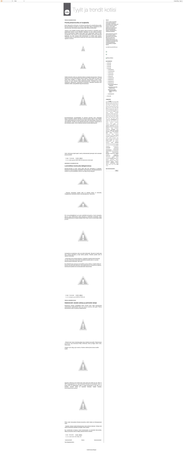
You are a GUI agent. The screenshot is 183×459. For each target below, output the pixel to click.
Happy (117, 111)
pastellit (110, 140)
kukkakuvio (116, 128)
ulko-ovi (117, 159)
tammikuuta (110, 93)
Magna (117, 114)
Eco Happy (115, 108)
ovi (108, 138)
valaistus (116, 161)
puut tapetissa (115, 141)
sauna (117, 144)
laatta (114, 130)
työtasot (107, 159)
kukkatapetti (108, 129)
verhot (75, 436)
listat (112, 134)
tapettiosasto (108, 155)
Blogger (94, 449)
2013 (108, 66)
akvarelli (117, 118)
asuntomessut (113, 119)
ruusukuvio (113, 143)
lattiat (107, 132)
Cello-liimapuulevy (113, 106)
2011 (108, 96)
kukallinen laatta (109, 128)
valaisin (112, 161)
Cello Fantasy (114, 101)
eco (109, 120)
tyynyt (117, 158)
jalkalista (114, 124)
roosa (111, 143)
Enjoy (109, 111)
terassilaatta (108, 158)
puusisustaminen (108, 141)
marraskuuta (110, 71)
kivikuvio (107, 126)
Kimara (115, 113)
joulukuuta (110, 69)
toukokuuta (110, 81)
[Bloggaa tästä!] (77, 158)
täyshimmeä (112, 159)
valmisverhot (112, 163)
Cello (110, 101)
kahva (117, 124)
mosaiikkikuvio (112, 136)
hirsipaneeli (108, 124)
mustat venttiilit (108, 137)
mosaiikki (107, 136)
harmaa (107, 122)
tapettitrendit (116, 155)
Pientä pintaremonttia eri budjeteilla (77, 23)
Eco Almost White (113, 107)
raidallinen (107, 142)
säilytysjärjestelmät (115, 152)
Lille (110, 114)
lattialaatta (116, 131)
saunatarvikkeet (115, 146)
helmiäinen (111, 122)
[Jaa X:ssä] (79, 158)
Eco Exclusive (110, 108)
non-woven (114, 137)
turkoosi (114, 158)
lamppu (111, 131)
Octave (112, 116)
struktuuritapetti (108, 150)
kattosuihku (116, 125)
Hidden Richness (109, 112)
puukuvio (116, 140)
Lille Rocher (114, 114)
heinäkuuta (110, 77)
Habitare (114, 111)
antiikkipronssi (108, 119)
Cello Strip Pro (115, 102)
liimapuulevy (108, 134)
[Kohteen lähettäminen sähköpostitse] (76, 158)
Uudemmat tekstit (68, 440)
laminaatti (107, 131)
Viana (109, 118)
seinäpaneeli (116, 147)
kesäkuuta (110, 79)
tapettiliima (107, 154)
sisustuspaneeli (108, 149)
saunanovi (107, 146)
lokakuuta (110, 72)
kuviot (117, 129)
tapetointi (107, 153)
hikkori (115, 123)
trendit (82, 297)
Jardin (112, 113)
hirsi (117, 123)
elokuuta (110, 76)
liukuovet (116, 134)
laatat (111, 130)
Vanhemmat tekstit (97, 440)
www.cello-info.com (113, 47)
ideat (111, 124)
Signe (117, 117)
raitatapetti (116, 142)
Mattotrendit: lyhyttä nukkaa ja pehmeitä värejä (81, 303)
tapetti (117, 153)
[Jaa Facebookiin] (80, 158)
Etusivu (82, 440)
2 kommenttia (71, 158)
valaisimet (107, 161)
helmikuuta (110, 82)
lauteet (111, 132)
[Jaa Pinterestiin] (81, 158)
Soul (106, 118)
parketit (77, 297)
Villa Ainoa (113, 118)
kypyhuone (108, 130)
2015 (108, 63)
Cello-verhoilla (98, 430)
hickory (111, 123)
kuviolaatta (113, 129)
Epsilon (111, 111)
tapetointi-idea (112, 153)
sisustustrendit (115, 149)
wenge (107, 165)
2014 (108, 64)
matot (70, 436)
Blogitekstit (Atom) (70, 442)
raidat (112, 142)
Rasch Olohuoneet (112, 117)
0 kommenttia (71, 295)
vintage (78, 436)
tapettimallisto (116, 154)
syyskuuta (110, 74)
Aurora (107, 101)
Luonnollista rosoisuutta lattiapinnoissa (78, 166)
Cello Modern (110, 102)
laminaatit (70, 297)
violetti (115, 164)
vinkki (107, 164)
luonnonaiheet (108, 135)
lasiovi (113, 131)
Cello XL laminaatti (112, 105)
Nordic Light (108, 116)
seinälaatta (108, 147)
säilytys (107, 152)
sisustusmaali (116, 148)
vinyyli (112, 164)
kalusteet (107, 125)
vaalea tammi (116, 160)
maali (112, 135)
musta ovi (116, 136)
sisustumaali (108, 148)
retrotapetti (107, 143)
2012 (108, 68)
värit (84, 297)
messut (74, 297)
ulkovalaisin (111, 160)
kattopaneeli (112, 125)
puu (79, 297)
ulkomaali (107, 160)
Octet (114, 116)
